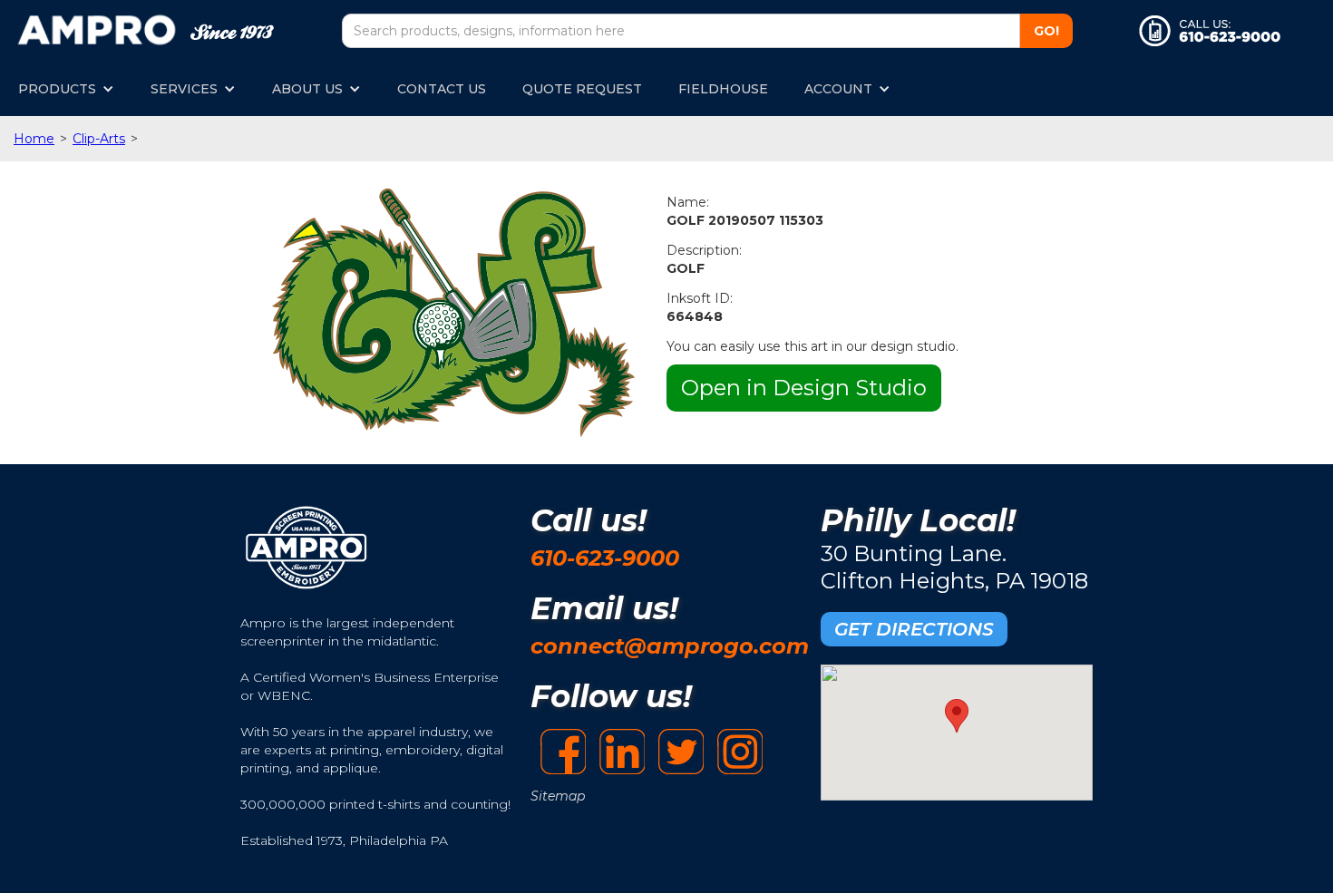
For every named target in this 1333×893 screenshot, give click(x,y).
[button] (66, 89)
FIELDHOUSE (723, 89)
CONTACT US (441, 89)
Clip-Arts (99, 139)
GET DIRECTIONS (914, 629)
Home (34, 139)
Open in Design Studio (804, 387)
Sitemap (557, 796)
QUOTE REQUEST (582, 89)
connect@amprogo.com (669, 646)
